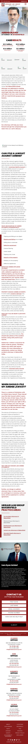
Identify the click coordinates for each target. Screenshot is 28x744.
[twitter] (14, 740)
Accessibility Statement (8, 735)
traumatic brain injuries (16, 368)
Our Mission (8, 726)
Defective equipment (10, 245)
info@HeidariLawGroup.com (14, 649)
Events (8, 733)
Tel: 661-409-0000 (14, 696)
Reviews (19, 730)
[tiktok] (16, 740)
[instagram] (10, 740)
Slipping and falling (9, 239)
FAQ (20, 728)
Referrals (20, 726)
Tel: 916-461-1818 (14, 681)
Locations (20, 724)
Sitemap (8, 730)
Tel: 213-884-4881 (14, 646)
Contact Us (24, 1)
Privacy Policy (19, 733)
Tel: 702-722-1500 (14, 712)
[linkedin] (12, 740)
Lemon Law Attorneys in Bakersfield (14, 530)
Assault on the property (11, 257)
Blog (8, 728)
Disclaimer (19, 735)
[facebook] (8, 740)
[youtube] (19, 740)
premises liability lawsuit (17, 167)
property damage (16, 293)
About (8, 724)
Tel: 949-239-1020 (14, 663)
